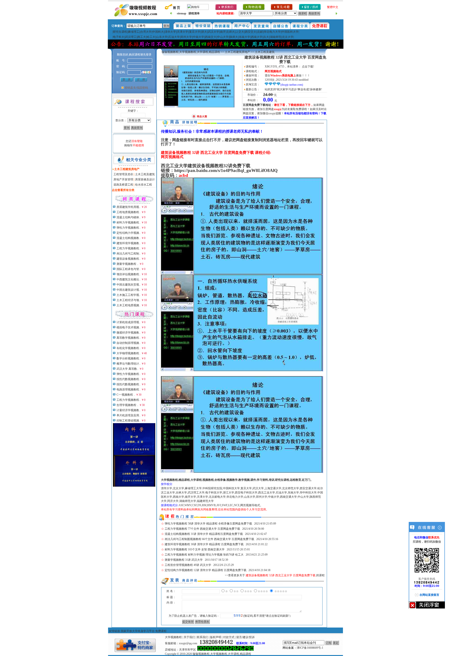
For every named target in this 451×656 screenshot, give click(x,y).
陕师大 (233, 37)
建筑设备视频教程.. (128, 258)
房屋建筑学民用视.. (128, 207)
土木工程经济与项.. (128, 300)
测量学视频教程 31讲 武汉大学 (184, 559)
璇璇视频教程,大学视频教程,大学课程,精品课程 (191, 52)
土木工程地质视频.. (128, 305)
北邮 (260, 31)
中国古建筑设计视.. (128, 289)
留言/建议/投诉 (245, 637)
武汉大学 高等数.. (127, 368)
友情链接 (114, 631)
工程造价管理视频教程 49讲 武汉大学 (188, 565)
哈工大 (151, 37)
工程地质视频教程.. (128, 212)
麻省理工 (133, 31)
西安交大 (250, 31)
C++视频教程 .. (126, 394)
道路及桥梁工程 (123, 184)
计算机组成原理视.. (128, 322)
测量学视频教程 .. (127, 264)
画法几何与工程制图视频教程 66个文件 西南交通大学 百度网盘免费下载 (209, 539)
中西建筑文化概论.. (128, 279)
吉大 (266, 37)
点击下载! (308, 66)
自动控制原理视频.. (128, 343)
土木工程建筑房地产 (237, 52)
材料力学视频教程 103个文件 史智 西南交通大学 (195, 549)
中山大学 (223, 37)
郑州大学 (186, 37)
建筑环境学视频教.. (128, 243)
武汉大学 (213, 31)
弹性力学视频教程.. (128, 227)
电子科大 (118, 37)
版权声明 (215, 637)
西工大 (141, 37)
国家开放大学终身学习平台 (138, 631)
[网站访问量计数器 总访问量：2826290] (225, 649)
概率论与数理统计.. (128, 363)
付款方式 (228, 637)
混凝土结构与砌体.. (128, 217)
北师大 (230, 31)
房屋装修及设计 (145, 179)
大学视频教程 (173, 637)
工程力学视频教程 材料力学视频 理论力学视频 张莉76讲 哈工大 (204, 554)
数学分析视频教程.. (128, 358)
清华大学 (170, 31)
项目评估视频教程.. (128, 274)
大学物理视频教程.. (128, 353)
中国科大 (158, 31)
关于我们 (189, 637)
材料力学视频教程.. (128, 222)
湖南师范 (275, 37)
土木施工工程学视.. (128, 295)
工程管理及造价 (123, 174)
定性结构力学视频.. (128, 233)
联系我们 (202, 637)
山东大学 (161, 37)
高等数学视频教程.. (128, 337)
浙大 (204, 31)
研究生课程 (120, 31)
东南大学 (244, 37)
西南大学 (256, 37)
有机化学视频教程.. (128, 348)
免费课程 (161, 631)
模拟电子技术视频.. (128, 327)
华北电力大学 (272, 31)
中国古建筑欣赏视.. (128, 284)
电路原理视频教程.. (128, 389)
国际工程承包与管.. (128, 269)
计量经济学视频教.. (128, 410)
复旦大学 (194, 31)
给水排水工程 (143, 184)
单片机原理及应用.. (128, 415)
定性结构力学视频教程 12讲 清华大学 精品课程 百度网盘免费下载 (205, 570)
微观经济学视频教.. (128, 332)
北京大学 (287, 37)
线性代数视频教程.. (128, 379)
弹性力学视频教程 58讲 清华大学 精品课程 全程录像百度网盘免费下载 (208, 523)
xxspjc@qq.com (188, 643)
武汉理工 (130, 37)
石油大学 (174, 37)
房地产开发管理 (123, 179)
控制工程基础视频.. (128, 420)
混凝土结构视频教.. (128, 238)
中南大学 (198, 37)
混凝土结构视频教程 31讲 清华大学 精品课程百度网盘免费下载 (204, 534)
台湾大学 (146, 31)
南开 (223, 31)
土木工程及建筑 (145, 174)
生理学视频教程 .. (127, 405)
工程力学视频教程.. (128, 248)
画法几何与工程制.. (128, 253)
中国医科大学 (290, 31)
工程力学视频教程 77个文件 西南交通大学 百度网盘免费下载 (202, 528)
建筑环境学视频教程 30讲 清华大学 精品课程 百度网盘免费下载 (204, 544)
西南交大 (210, 37)
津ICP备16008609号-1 (310, 647)
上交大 (240, 31)
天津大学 (182, 31)
